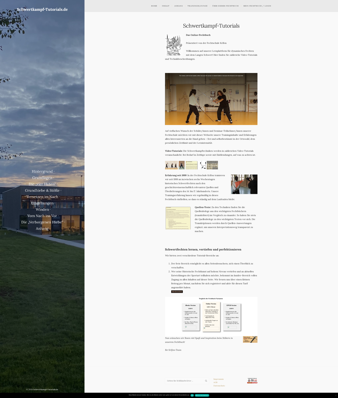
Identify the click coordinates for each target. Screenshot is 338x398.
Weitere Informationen (202, 395)
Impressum (218, 379)
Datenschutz (219, 385)
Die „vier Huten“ (42, 184)
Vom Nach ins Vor (42, 215)
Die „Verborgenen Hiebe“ (42, 222)
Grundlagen (42, 177)
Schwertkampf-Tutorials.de (42, 9)
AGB (215, 382)
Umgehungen (42, 203)
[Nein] (336, 395)
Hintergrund (42, 171)
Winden (42, 209)
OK (192, 395)
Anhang (42, 228)
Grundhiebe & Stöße (42, 190)
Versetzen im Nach (42, 196)
